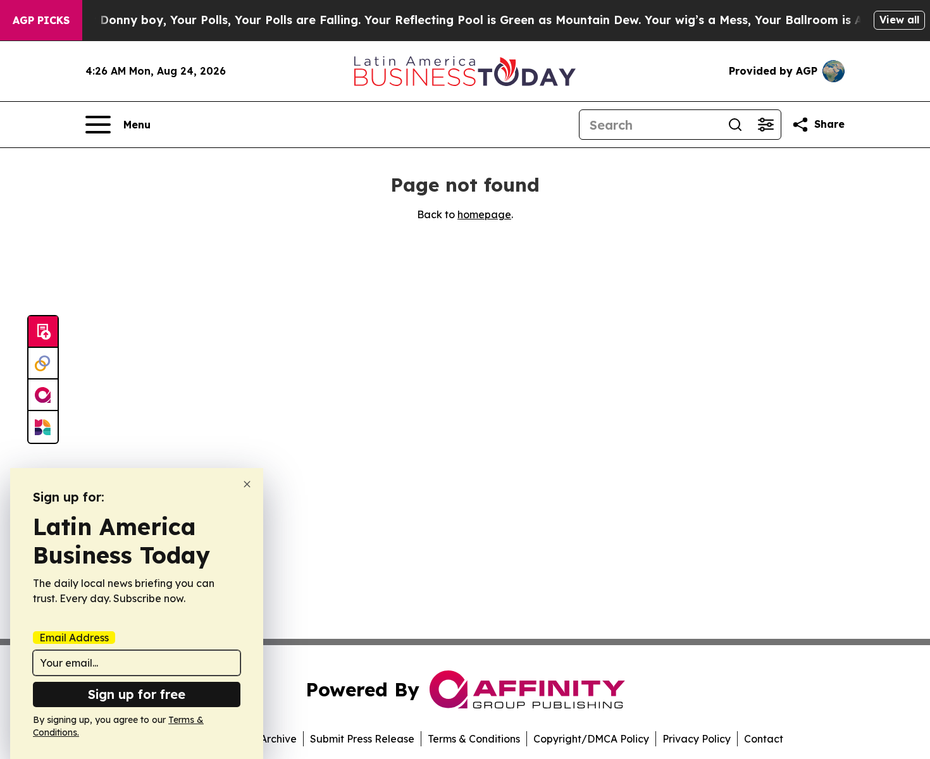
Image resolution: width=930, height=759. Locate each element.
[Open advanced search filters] (765, 124)
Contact (763, 738)
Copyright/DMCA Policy (591, 738)
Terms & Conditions (474, 738)
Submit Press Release (362, 738)
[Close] (247, 484)
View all (899, 19)
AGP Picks (41, 20)
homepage (484, 214)
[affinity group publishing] (43, 395)
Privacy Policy (696, 738)
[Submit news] (43, 332)
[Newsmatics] (43, 427)
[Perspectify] (43, 363)
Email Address (74, 637)
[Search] (735, 124)
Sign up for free (136, 694)
